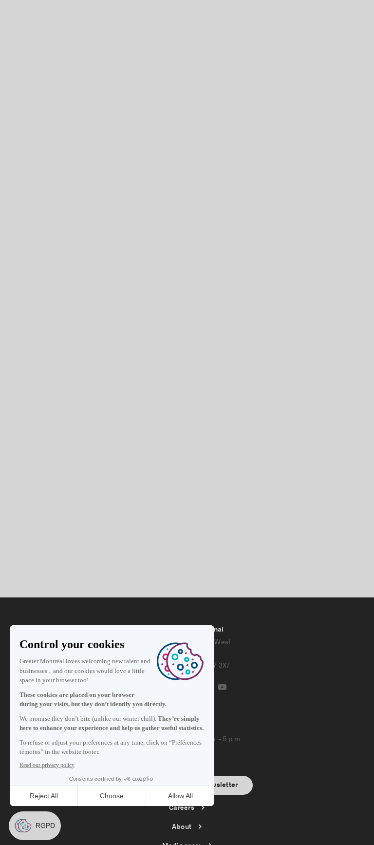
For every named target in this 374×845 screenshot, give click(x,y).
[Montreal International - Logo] (52, 20)
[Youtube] (222, 687)
